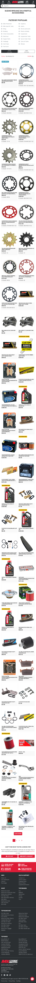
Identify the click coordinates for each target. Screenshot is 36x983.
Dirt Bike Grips (5, 913)
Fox (20, 891)
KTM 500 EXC (4, 949)
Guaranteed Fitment (24, 884)
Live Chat (10, 856)
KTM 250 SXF (22, 947)
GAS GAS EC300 (23, 941)
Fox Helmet (4, 916)
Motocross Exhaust (24, 916)
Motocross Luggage (6, 928)
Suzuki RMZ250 (23, 951)
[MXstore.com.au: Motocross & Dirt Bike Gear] (18, 2)
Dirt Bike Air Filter (5, 922)
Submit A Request (27, 856)
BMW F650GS (4, 941)
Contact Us (22, 878)
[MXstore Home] (9, 962)
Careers (3, 881)
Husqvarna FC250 (23, 944)
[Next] (21, 840)
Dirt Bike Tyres (22, 925)
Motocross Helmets (6, 894)
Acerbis (21, 897)
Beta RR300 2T (5, 939)
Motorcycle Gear (5, 901)
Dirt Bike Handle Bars (24, 928)
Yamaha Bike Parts (6, 920)
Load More (18, 833)
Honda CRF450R (5, 944)
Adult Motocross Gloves (7, 915)
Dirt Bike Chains (5, 925)
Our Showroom (5, 879)
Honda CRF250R (23, 942)
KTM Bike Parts (23, 922)
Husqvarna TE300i (6, 946)
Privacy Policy (12, 981)
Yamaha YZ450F (23, 952)
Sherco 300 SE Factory (24, 949)
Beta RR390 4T (22, 939)
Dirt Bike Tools (5, 927)
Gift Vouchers (4, 902)
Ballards (21, 892)
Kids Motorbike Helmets (7, 897)
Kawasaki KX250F (23, 946)
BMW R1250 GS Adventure (26, 954)
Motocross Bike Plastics (7, 918)
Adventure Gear (23, 915)
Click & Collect (22, 879)
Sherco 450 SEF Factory (7, 951)
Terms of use (4, 981)
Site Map (18, 981)
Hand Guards (22, 920)
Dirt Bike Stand (23, 918)
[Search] (2, 5)
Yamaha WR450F (5, 954)
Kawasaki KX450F (5, 947)
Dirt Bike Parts (5, 896)
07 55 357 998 (5, 972)
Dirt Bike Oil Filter (23, 927)
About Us (3, 878)
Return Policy (22, 883)
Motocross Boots (23, 913)
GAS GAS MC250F (6, 942)
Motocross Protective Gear (8, 892)
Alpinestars (21, 894)
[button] (32, 979)
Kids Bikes (4, 899)
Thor (20, 899)
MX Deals (3, 904)
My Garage (4, 883)
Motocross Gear (5, 891)
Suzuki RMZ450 (5, 952)
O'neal (20, 896)
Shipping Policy (22, 881)
